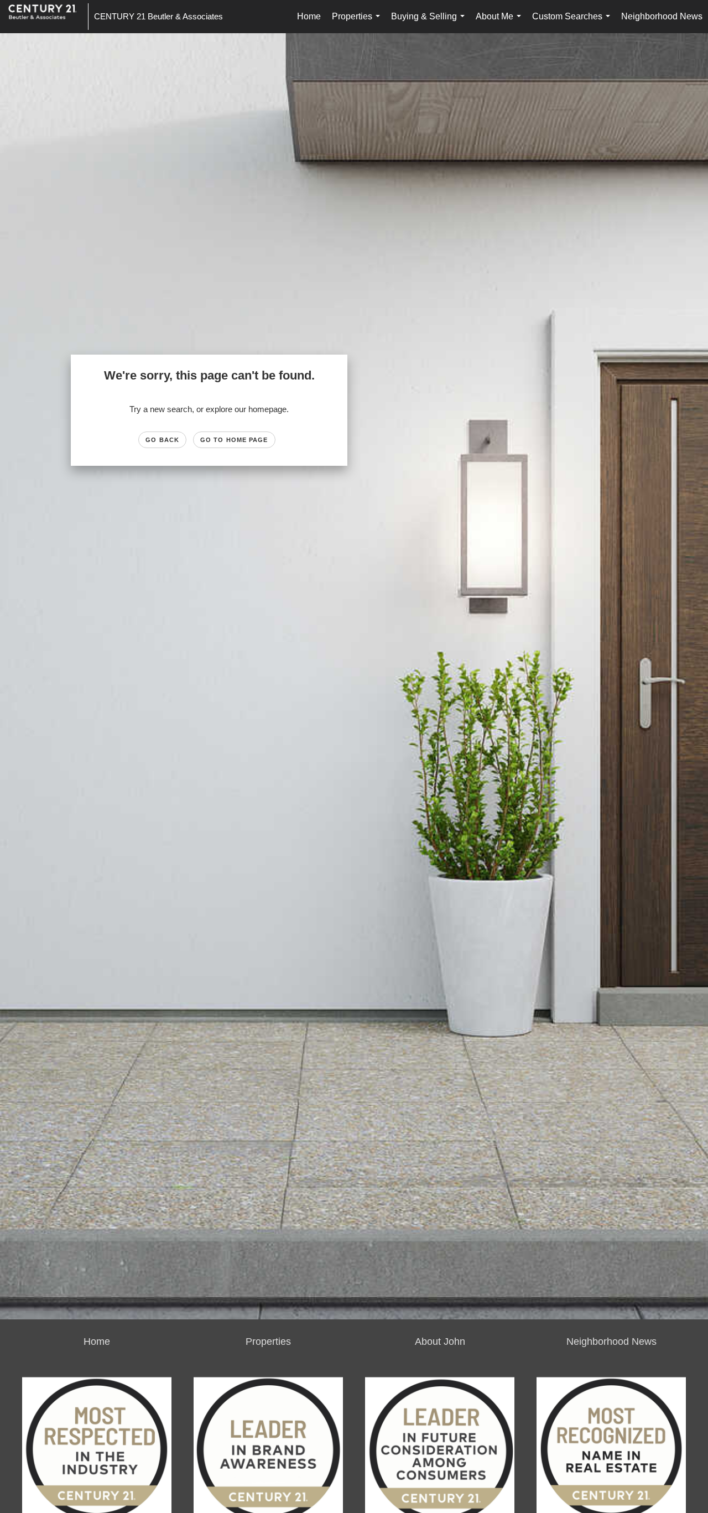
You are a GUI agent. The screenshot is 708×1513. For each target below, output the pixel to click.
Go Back (162, 439)
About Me (500, 22)
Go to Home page (234, 439)
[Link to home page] (48, 16)
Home (309, 16)
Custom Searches (573, 22)
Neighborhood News (661, 16)
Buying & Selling (430, 22)
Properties (358, 22)
